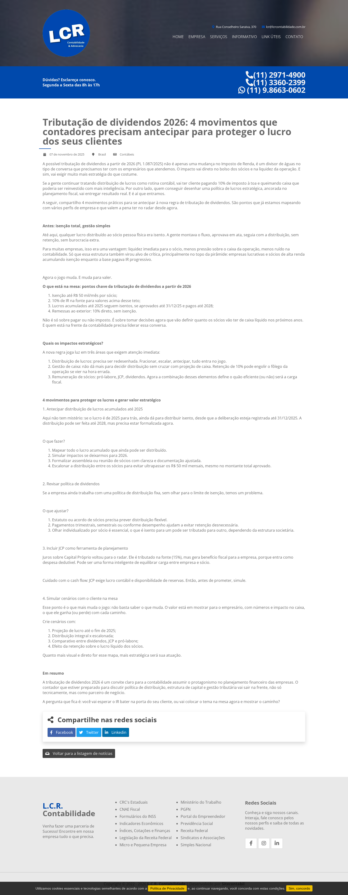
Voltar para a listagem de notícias (82, 753)
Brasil (102, 154)
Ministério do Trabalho (201, 802)
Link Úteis (271, 36)
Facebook (64, 732)
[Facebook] (251, 843)
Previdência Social (197, 823)
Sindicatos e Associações (203, 837)
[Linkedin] (277, 843)
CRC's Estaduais (134, 802)
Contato (294, 36)
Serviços (218, 36)
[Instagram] (264, 843)
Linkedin (118, 732)
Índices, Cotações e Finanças (145, 830)
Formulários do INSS (138, 816)
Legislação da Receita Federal (146, 837)
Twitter (92, 732)
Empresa (196, 36)
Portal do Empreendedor (203, 816)
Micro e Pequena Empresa (143, 844)
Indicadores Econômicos (141, 823)
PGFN (186, 809)
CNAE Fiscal (130, 809)
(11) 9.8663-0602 (275, 90)
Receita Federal (194, 830)
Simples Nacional (196, 844)
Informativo (244, 36)
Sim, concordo (299, 888)
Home (178, 36)
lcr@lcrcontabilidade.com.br (285, 27)
